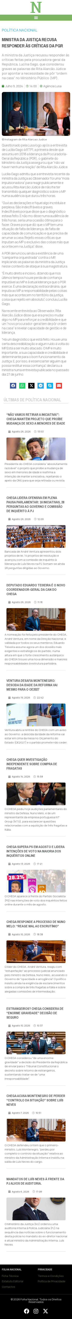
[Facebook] (26, 1311)
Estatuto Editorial (12, 1281)
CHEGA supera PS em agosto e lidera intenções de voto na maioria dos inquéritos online (35, 851)
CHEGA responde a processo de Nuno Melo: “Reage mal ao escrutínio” (35, 924)
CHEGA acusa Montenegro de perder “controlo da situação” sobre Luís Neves (35, 1100)
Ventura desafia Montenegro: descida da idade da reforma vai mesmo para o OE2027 (31, 685)
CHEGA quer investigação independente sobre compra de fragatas (31, 764)
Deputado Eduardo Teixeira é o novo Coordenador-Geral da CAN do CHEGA (35, 589)
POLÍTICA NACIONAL (19, 30)
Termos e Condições (51, 1276)
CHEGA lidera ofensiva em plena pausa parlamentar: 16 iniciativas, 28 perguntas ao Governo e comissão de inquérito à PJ (35, 504)
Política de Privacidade (51, 1281)
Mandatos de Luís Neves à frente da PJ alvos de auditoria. (35, 1181)
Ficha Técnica (10, 1276)
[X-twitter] (45, 1311)
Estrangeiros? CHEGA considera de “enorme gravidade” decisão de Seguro (35, 1013)
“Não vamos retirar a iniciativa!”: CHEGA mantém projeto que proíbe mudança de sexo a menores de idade (35, 419)
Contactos (8, 1286)
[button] (36, 18)
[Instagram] (36, 1311)
